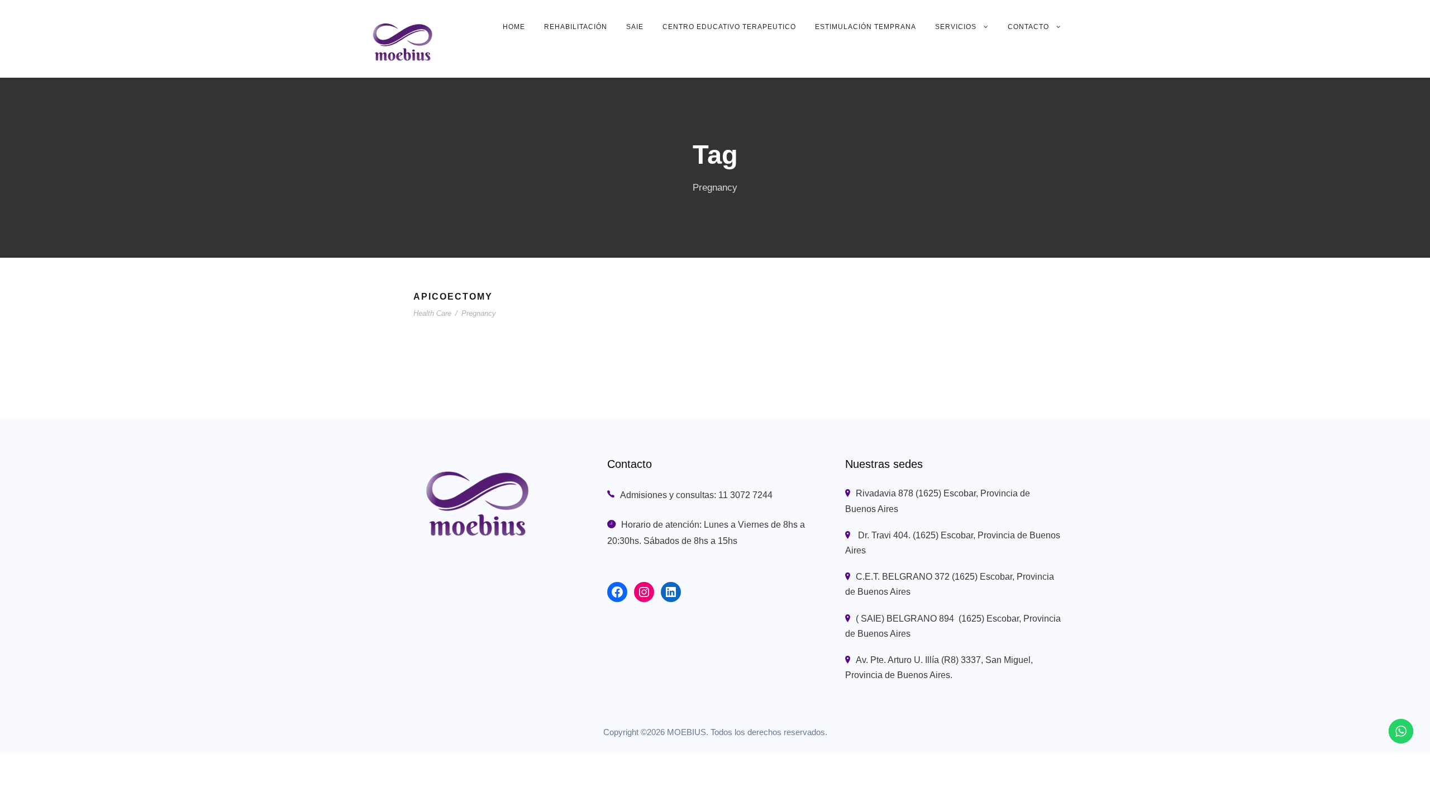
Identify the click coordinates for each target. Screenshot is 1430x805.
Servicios (955, 27)
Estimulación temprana (865, 27)
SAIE (635, 27)
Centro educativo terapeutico (729, 27)
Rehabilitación (575, 27)
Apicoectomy (453, 296)
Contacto (1028, 27)
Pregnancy (478, 313)
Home (514, 27)
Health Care (432, 313)
